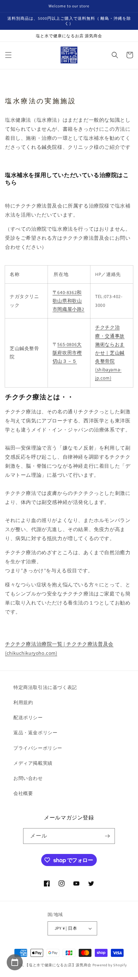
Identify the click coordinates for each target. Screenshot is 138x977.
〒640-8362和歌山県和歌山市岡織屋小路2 (68, 300)
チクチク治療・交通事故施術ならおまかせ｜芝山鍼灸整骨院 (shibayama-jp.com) (110, 352)
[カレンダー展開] (15, 962)
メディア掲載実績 (33, 763)
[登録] (107, 836)
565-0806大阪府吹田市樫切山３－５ (67, 352)
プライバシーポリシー (37, 748)
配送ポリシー (28, 717)
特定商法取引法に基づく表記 (45, 687)
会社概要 (23, 793)
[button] (8, 55)
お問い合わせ (28, 778)
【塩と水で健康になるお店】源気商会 (58, 965)
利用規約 (23, 702)
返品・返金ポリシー (35, 733)
